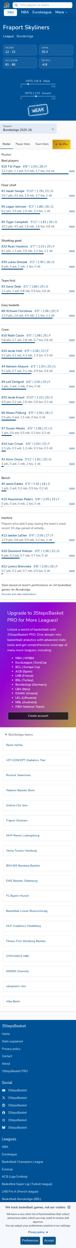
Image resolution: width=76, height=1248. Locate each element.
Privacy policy (11, 1049)
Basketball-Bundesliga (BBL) (21, 1199)
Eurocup (7, 1169)
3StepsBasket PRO (15, 1071)
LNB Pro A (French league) (20, 1192)
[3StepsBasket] (7, 5)
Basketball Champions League (22, 1162)
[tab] (6, 144)
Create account (38, 716)
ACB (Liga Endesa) (15, 1177)
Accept (49, 1240)
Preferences (30, 1240)
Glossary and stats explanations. (19, 594)
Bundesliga (25, 36)
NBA (5, 1147)
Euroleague (9, 1154)
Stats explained (12, 1041)
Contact (7, 1056)
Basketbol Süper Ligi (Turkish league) (27, 1184)
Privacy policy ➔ (38, 1232)
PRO (10, 13)
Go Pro (63, 144)
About (6, 1064)
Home (6, 1034)
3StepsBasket (16, 1090)
